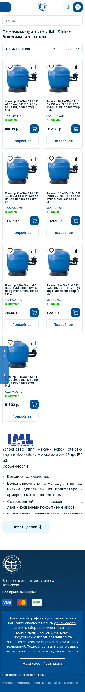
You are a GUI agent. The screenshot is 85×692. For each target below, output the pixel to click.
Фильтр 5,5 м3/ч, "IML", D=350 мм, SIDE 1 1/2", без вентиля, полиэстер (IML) (21, 289)
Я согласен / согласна (42, 663)
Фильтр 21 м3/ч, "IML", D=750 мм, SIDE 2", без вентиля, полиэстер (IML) (21, 198)
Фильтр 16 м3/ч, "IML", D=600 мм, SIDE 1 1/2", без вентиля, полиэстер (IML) (22, 106)
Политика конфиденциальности (52, 651)
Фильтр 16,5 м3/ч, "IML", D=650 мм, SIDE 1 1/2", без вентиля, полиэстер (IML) (63, 106)
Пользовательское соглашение (24, 675)
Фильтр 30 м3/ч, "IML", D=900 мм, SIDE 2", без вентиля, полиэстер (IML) (63, 198)
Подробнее (22, 140)
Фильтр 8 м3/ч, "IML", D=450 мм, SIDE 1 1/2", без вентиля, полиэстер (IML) (63, 289)
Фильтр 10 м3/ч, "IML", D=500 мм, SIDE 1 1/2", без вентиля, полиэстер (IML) (21, 381)
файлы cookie (65, 623)
